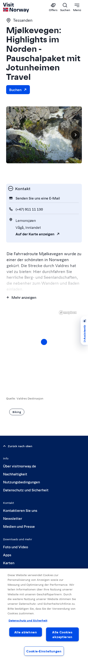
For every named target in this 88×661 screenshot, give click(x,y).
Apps (7, 554)
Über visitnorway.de (19, 466)
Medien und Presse (19, 526)
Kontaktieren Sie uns (20, 510)
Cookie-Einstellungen (43, 651)
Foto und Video (15, 546)
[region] (44, 615)
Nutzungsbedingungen (21, 481)
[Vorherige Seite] (12, 134)
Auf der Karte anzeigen (35, 233)
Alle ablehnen (25, 632)
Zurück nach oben (20, 446)
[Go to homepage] (16, 7)
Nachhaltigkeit (15, 473)
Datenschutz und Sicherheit (26, 489)
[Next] (75, 134)
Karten (8, 562)
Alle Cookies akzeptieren (62, 634)
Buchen (15, 89)
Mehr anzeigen (23, 297)
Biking (16, 412)
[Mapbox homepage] (68, 312)
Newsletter (12, 518)
